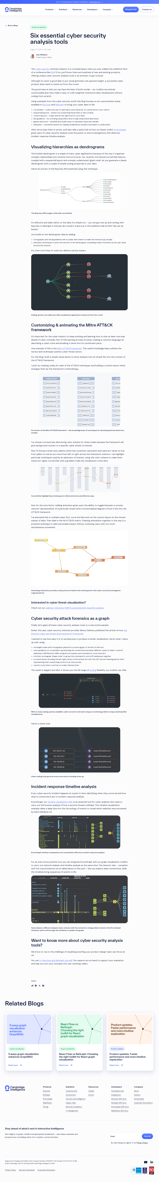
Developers (92, 9)
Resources (77, 9)
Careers (137, 1095)
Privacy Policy (142, 1143)
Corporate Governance (143, 1103)
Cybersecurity (71, 1091)
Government (71, 1095)
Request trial (130, 9)
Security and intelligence (75, 1099)
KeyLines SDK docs (119, 1099)
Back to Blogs (13, 25)
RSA (52, 72)
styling (93, 670)
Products (49, 9)
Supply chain (71, 1103)
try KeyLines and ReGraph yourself (55, 960)
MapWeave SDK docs (119, 1111)
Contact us (147, 9)
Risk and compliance (74, 1107)
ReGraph (59, 104)
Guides (91, 1091)
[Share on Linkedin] (36, 986)
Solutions (63, 9)
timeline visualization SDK (60, 802)
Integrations (116, 1095)
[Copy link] (32, 986)
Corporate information (46, 1170)
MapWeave (47, 1103)
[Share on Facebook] (43, 986)
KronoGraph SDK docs (120, 1107)
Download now (94, 2)
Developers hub (117, 1091)
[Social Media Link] (145, 1162)
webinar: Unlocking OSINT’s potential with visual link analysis (74, 608)
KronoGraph (120, 129)
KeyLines (46, 104)
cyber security (42, 69)
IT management (72, 1111)
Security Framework (27, 1170)
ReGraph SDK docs (118, 1103)
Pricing (45, 1107)
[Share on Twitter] (40, 986)
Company (107, 9)
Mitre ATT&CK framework (69, 348)
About (136, 1091)
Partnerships (139, 1099)
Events (91, 1095)
